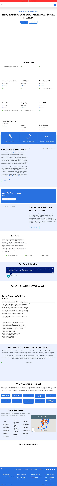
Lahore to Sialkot (6, 321)
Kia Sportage (24, 103)
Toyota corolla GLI (44, 81)
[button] (55, 5)
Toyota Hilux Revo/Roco (9, 121)
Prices (36, 469)
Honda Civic (5, 103)
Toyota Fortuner (43, 125)
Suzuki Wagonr (25, 81)
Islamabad (26, 469)
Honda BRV (42, 103)
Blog (31, 469)
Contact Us (41, 469)
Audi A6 (23, 125)
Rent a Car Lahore (19, 469)
